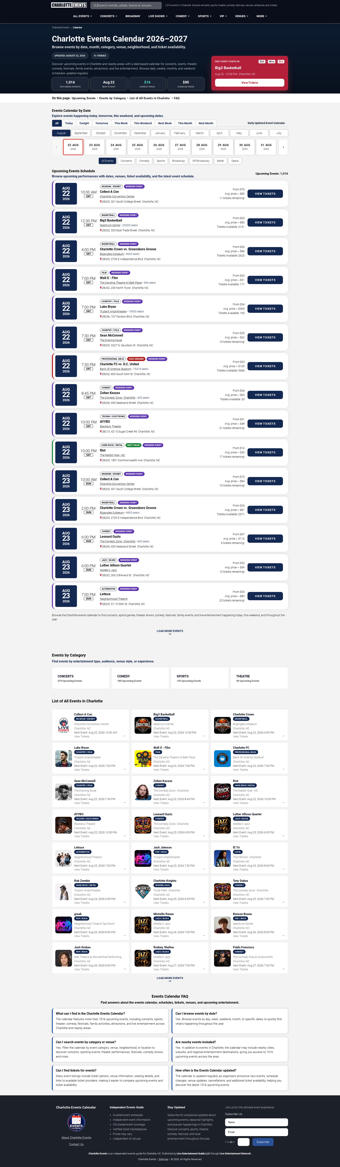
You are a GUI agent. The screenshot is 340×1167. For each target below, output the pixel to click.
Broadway (133, 16)
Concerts (107, 16)
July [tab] (278, 133)
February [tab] (179, 133)
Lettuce (105, 594)
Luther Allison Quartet (115, 565)
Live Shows (157, 16)
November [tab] (120, 133)
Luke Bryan (108, 306)
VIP (222, 16)
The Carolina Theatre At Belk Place (121, 282)
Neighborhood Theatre (114, 598)
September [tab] (81, 133)
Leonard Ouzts (110, 536)
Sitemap (163, 1159)
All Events (81, 16)
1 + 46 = (230, 1142)
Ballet (220, 160)
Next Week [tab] (165, 123)
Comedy (181, 16)
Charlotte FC (108, 364)
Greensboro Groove (142, 249)
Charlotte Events (60, 27)
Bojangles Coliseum (112, 254)
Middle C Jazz (108, 570)
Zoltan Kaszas (110, 393)
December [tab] (140, 133)
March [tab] (200, 133)
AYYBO (105, 421)
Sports (203, 16)
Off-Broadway (201, 160)
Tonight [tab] (84, 123)
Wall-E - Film (109, 278)
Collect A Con (109, 192)
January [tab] (160, 133)
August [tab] (61, 133)
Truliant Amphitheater (113, 311)
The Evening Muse (111, 340)
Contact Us (76, 1144)
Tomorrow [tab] (101, 123)
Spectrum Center (110, 225)
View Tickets (249, 82)
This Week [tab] (121, 123)
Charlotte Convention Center (117, 196)
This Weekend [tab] (143, 123)
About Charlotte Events (76, 1137)
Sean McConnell (111, 335)
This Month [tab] (185, 123)
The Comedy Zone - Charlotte (117, 397)
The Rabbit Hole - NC (112, 455)
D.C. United (131, 364)
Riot (102, 450)
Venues (240, 16)
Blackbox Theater (110, 426)
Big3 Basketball (111, 220)
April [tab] (219, 133)
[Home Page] (69, 5)
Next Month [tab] (206, 123)
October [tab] (101, 133)
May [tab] (239, 133)
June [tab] (259, 133)
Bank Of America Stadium (115, 368)
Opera (235, 160)
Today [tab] (69, 123)
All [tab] (57, 123)
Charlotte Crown (111, 249)
